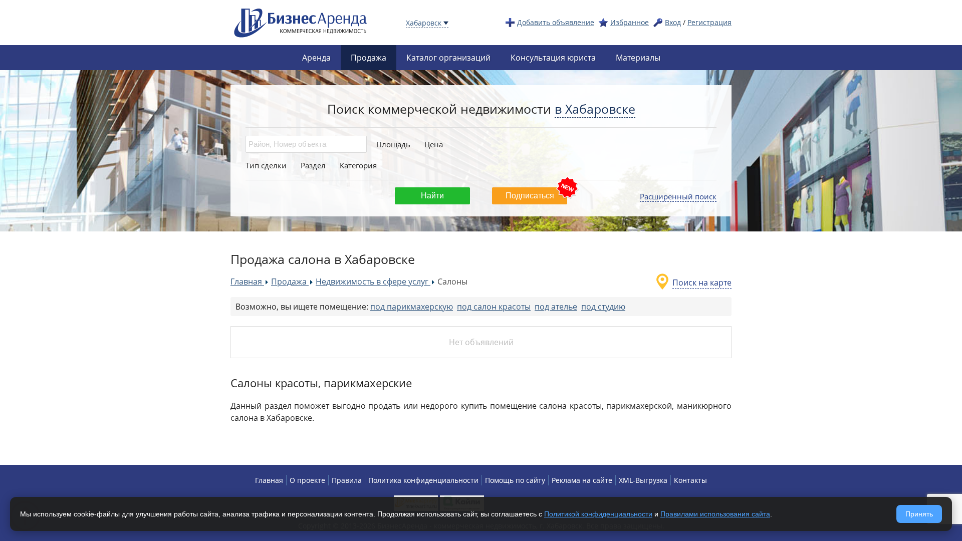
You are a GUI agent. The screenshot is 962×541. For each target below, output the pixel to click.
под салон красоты (494, 306)
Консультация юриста (553, 57)
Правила (347, 480)
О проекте (307, 480)
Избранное (629, 22)
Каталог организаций (448, 57)
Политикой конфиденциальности (598, 514)
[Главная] (300, 22)
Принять (919, 514)
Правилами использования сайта (715, 514)
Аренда (316, 57)
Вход (673, 22)
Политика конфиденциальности (423, 480)
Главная (269, 480)
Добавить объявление (555, 22)
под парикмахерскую (411, 306)
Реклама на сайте (582, 480)
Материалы (638, 57)
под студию (603, 306)
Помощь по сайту (515, 480)
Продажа (368, 57)
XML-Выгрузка (643, 480)
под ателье (556, 306)
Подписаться (530, 195)
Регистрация (709, 22)
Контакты (690, 480)
